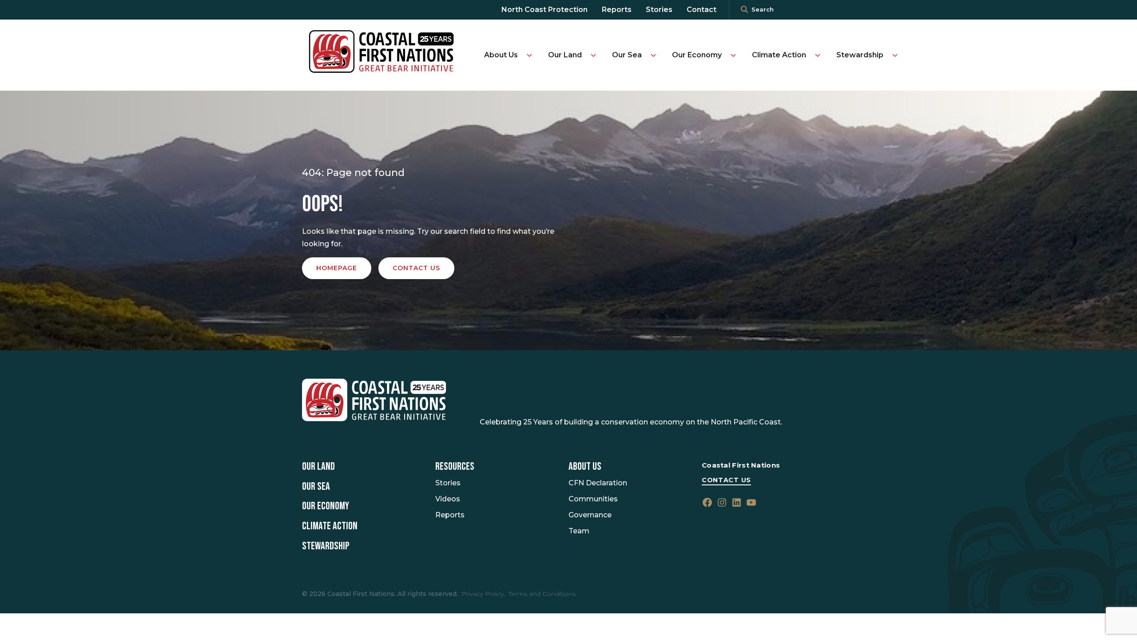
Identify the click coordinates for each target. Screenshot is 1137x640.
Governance (590, 515)
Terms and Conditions (542, 594)
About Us (501, 55)
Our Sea (627, 55)
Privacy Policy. (483, 594)
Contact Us (726, 480)
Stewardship (859, 55)
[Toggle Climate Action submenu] (817, 55)
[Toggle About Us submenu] (529, 55)
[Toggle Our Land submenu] (593, 55)
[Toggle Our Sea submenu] (653, 55)
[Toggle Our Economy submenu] (733, 55)
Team (578, 531)
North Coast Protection (544, 9)
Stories (659, 9)
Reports (617, 9)
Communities (593, 499)
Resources (454, 466)
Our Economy (697, 55)
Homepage (336, 268)
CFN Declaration (597, 483)
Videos (447, 499)
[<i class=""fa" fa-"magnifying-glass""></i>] (744, 10)
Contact (701, 9)
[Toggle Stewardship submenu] (895, 55)
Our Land (565, 55)
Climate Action (779, 55)
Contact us (416, 268)
